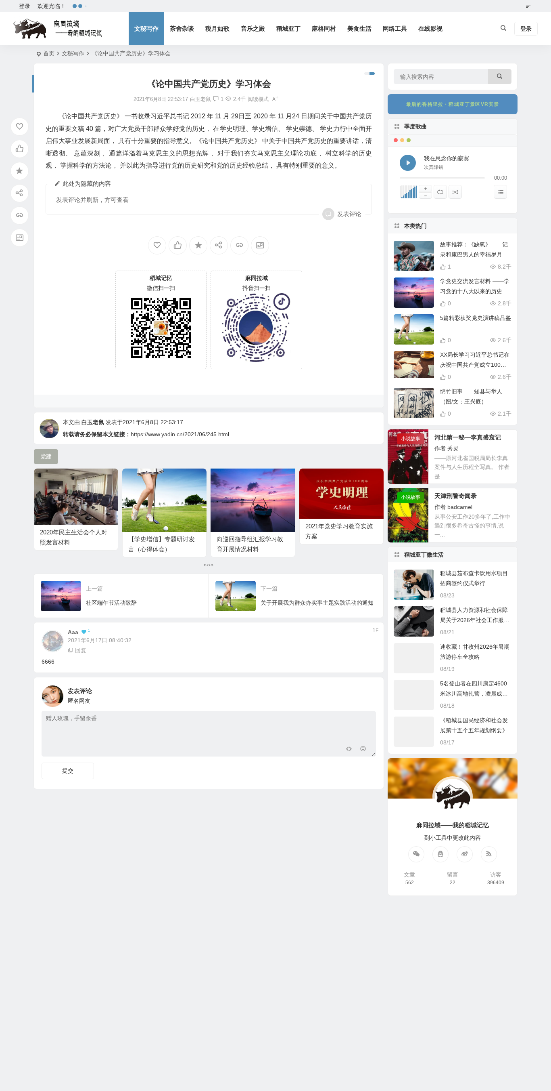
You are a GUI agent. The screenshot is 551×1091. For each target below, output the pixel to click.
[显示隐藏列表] (500, 192)
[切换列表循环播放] (440, 192)
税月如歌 (217, 28)
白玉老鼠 (92, 422)
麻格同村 (324, 28)
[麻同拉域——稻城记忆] (57, 29)
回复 (80, 650)
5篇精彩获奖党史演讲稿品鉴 (475, 318)
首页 (48, 53)
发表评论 (349, 213)
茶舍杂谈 (182, 28)
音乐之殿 (253, 28)
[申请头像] (368, 694)
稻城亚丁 (288, 28)
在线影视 (430, 28)
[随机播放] (455, 192)
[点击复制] (440, 854)
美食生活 (359, 28)
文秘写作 (146, 28)
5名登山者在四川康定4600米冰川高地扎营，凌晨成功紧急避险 (474, 693)
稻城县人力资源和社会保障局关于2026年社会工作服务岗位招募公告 (474, 620)
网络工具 (395, 28)
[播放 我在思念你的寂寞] (408, 163)
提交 (67, 770)
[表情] (363, 749)
